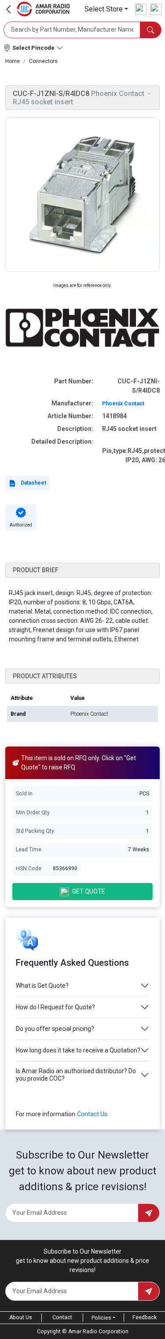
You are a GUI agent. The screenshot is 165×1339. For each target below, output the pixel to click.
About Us (20, 1317)
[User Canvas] (141, 9)
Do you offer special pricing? (55, 1028)
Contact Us (92, 1114)
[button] (106, 9)
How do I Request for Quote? (55, 1007)
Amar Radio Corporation (98, 1331)
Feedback (144, 1317)
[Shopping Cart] (155, 9)
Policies (101, 1318)
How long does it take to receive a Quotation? (78, 1050)
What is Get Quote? (42, 985)
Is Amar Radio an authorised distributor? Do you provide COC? (76, 1074)
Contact (62, 1317)
